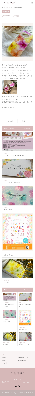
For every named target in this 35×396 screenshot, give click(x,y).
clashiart (4, 360)
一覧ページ (26, 289)
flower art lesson (22, 360)
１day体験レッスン (23, 357)
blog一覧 (4, 363)
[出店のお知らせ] (25, 121)
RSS (19, 386)
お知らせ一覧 (26, 128)
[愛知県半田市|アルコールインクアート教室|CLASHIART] (18, 2)
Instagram (16, 386)
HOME (4, 357)
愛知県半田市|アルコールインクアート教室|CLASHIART (15, 392)
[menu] (32, 3)
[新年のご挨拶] (9, 121)
